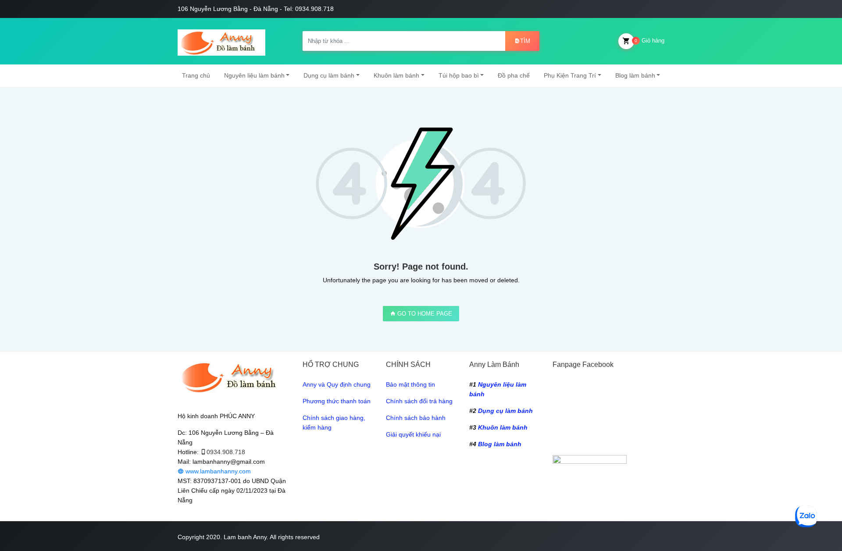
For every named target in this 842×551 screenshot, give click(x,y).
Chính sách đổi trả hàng (419, 401)
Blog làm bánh (635, 75)
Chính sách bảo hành (416, 417)
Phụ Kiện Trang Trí (570, 75)
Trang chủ (196, 75)
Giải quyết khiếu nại (413, 434)
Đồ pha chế (514, 75)
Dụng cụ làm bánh (328, 75)
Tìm (525, 41)
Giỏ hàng (649, 40)
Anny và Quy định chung (337, 384)
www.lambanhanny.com (217, 471)
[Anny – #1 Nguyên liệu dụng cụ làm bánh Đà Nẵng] (221, 41)
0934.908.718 (226, 451)
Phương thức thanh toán (337, 401)
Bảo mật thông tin (410, 384)
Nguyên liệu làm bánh (254, 75)
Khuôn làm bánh (396, 75)
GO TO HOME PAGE (424, 313)
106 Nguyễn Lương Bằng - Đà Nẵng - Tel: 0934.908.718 (256, 8)
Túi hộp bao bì (459, 75)
